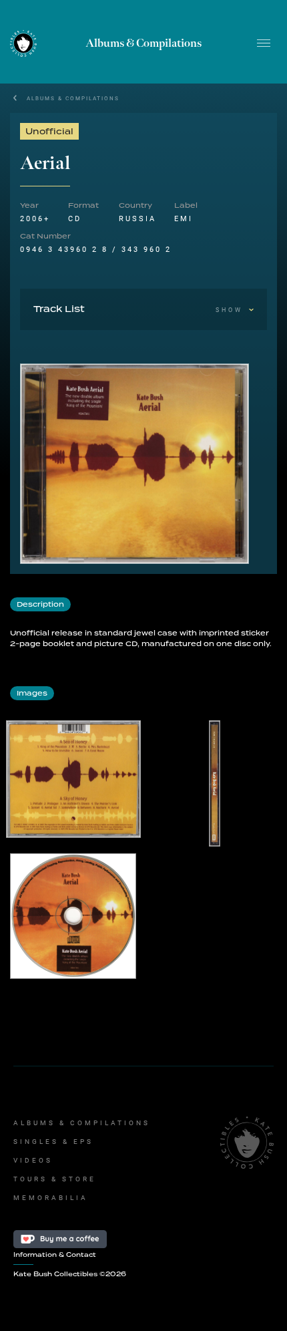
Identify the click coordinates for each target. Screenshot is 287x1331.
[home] (23, 43)
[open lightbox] (134, 463)
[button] (263, 43)
